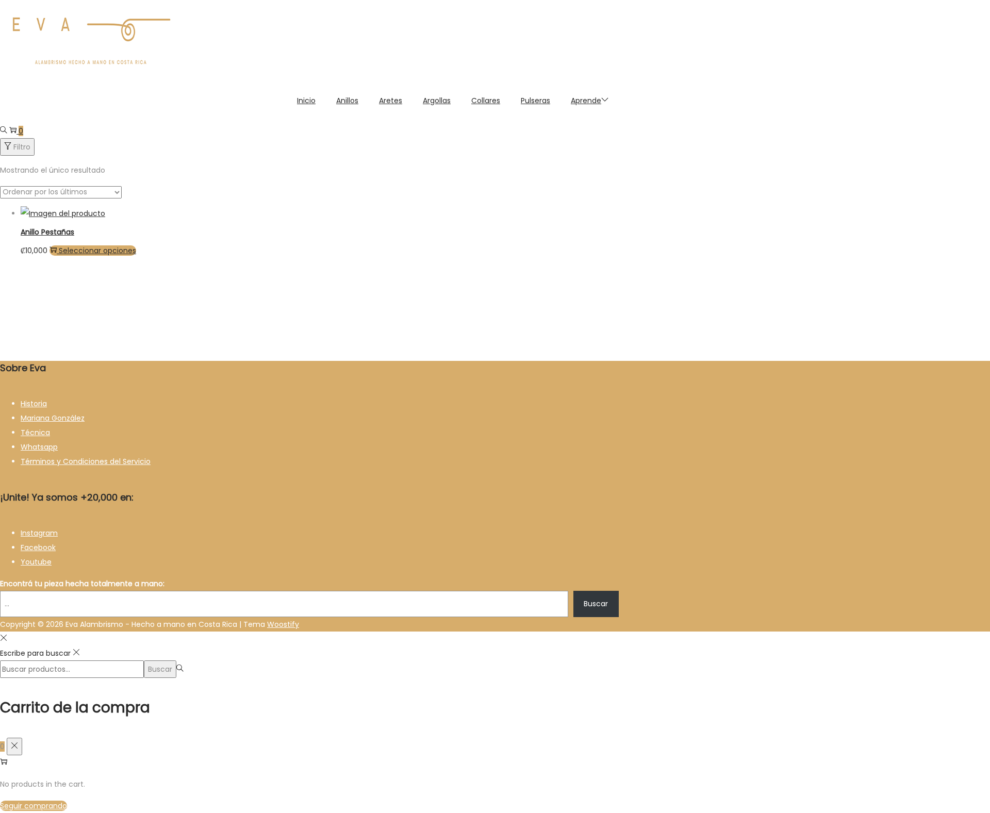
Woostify (283, 624)
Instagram (39, 533)
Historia (34, 404)
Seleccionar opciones (97, 250)
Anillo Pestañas (47, 232)
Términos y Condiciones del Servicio (86, 461)
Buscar (596, 604)
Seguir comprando (33, 806)
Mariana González (53, 418)
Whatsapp (39, 447)
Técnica (35, 432)
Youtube (36, 562)
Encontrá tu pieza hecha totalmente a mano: (82, 583)
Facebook (38, 547)
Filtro (21, 147)
